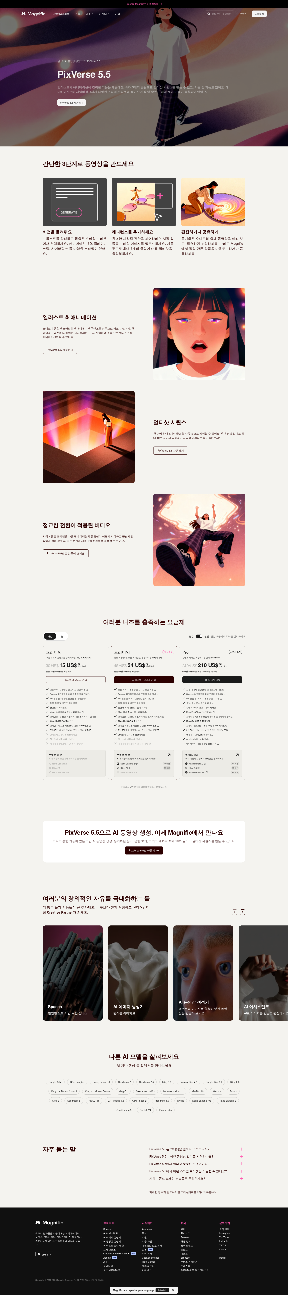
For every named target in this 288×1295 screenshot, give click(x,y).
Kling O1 (123, 1091)
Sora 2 (233, 1091)
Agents (109, 1257)
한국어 (45, 1254)
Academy (147, 1229)
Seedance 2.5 (146, 1082)
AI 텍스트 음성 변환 (113, 1245)
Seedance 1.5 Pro (145, 1091)
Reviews (185, 1237)
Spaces (107, 1229)
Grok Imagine (77, 1082)
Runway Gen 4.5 (188, 1082)
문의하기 (224, 1223)
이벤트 (184, 1253)
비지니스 (146, 1269)
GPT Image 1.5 (116, 1100)
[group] (55, 636)
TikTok (222, 1245)
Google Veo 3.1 (214, 1082)
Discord (223, 1249)
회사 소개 (186, 1233)
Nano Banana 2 (228, 1100)
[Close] (173, 1290)
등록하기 (259, 14)
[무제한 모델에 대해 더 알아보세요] (169, 755)
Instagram (224, 1233)
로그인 (243, 14)
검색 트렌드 (187, 1245)
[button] (44, 1254)
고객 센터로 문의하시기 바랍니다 (198, 1192)
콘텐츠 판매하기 (189, 1261)
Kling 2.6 (235, 1082)
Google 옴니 (55, 1082)
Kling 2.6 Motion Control (64, 1091)
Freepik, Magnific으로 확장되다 (142, 4)
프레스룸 (185, 1265)
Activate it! (162, 1290)
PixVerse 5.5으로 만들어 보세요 (65, 553)
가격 (117, 14)
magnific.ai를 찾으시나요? (194, 1269)
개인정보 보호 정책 (152, 1245)
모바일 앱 (108, 1265)
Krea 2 (55, 1100)
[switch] (199, 636)
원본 (147, 1249)
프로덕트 (108, 1223)
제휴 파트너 (148, 1265)
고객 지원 (224, 1229)
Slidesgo (185, 1257)
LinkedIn (223, 1241)
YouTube (224, 1237)
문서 (144, 1233)
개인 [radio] (50, 636)
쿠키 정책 (147, 1253)
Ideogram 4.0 (162, 1100)
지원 (144, 1237)
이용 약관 (147, 1241)
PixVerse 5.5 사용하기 (71, 102)
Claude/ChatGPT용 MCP (119, 1253)
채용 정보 (186, 1241)
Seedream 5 (73, 1100)
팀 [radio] (62, 636)
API (105, 1261)
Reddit (222, 1257)
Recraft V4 (145, 1110)
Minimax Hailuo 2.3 (173, 1091)
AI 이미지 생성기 (112, 1237)
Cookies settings (150, 1257)
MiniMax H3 (198, 1091)
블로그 (184, 1249)
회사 (183, 1223)
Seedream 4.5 (124, 1110)
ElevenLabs (165, 1110)
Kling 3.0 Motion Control (97, 1091)
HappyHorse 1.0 (101, 1082)
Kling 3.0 (166, 1082)
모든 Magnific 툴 (111, 1269)
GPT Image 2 (139, 1100)
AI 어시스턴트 (110, 1233)
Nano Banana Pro (201, 1100)
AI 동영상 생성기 (73, 61)
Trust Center (148, 1261)
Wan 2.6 (217, 1091)
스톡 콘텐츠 (109, 1249)
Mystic (180, 1100)
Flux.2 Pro (94, 1100)
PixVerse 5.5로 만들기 (142, 850)
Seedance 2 (124, 1082)
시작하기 (147, 1223)
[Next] (242, 912)
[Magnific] (49, 1223)
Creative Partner (60, 912)
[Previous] (234, 912)
